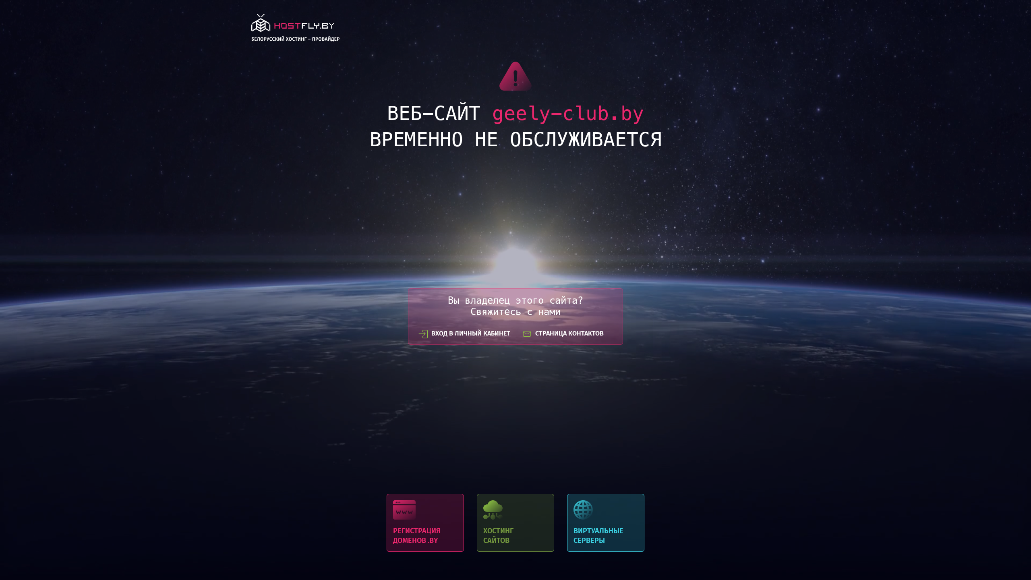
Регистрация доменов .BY (425, 523)
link (295, 30)
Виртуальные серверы (605, 523)
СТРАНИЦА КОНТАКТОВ (569, 333)
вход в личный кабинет (470, 333)
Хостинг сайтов (515, 523)
